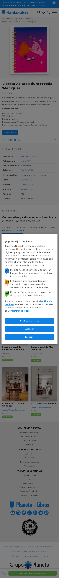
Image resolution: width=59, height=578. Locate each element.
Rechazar (29, 337)
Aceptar (29, 329)
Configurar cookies (29, 321)
